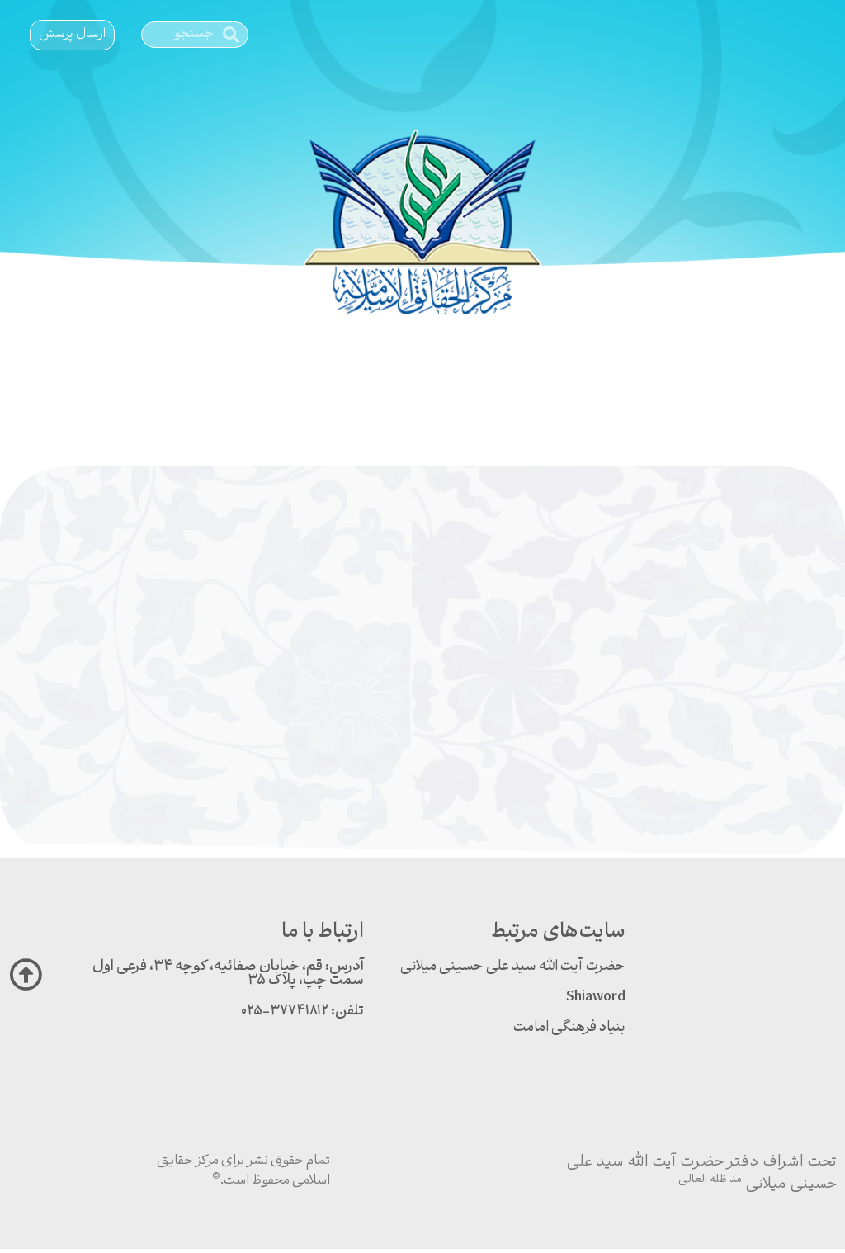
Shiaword (595, 997)
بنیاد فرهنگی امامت (569, 1028)
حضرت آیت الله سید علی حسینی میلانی (512, 967)
